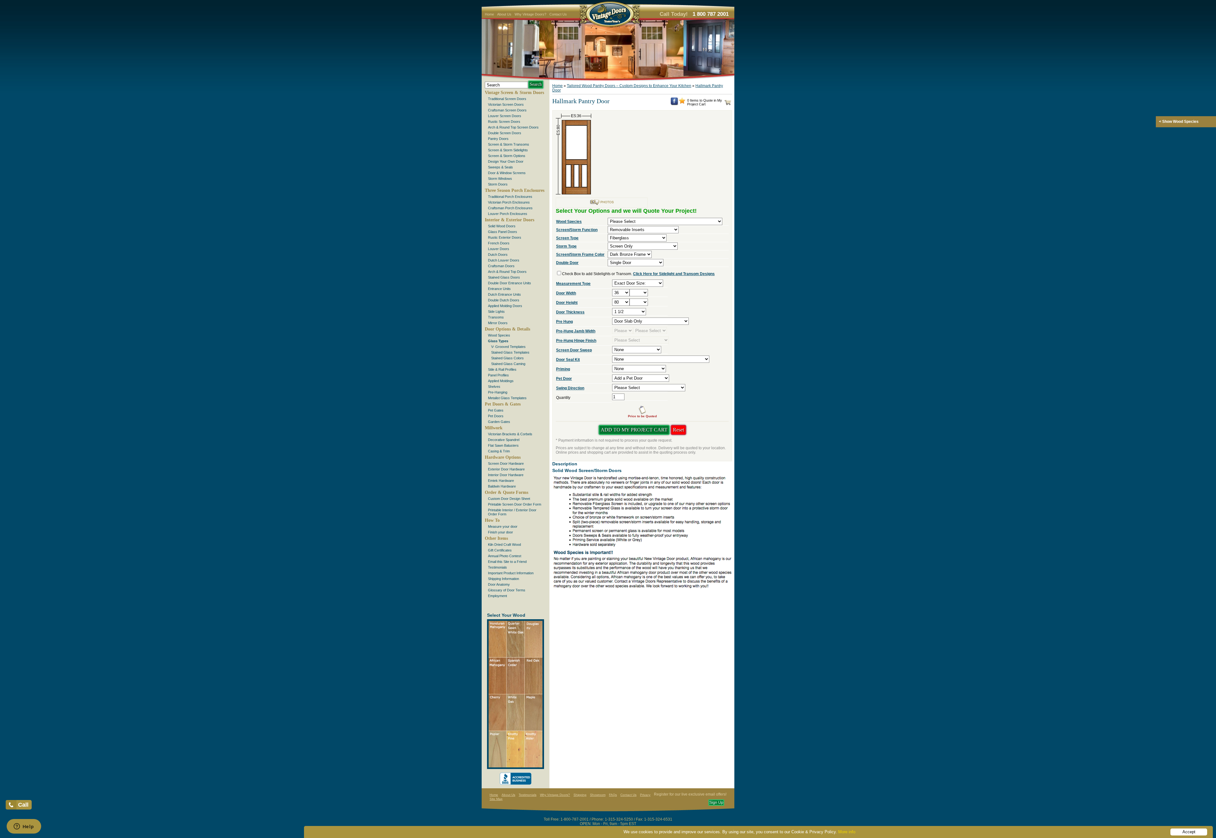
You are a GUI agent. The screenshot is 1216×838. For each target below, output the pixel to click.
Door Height (567, 302)
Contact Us (558, 14)
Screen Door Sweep (574, 350)
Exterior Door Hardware (506, 469)
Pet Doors (496, 416)
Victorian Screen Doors (506, 104)
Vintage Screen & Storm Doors (514, 92)
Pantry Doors (498, 139)
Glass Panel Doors (502, 232)
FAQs (613, 795)
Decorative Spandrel (503, 440)
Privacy (645, 795)
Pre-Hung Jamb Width (575, 331)
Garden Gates (499, 422)
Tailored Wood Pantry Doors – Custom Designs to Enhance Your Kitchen (629, 86)
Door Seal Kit (568, 359)
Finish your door (500, 532)
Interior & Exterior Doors (509, 219)
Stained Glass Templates (510, 352)
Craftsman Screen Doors (507, 110)
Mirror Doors (498, 323)
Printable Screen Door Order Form (514, 504)
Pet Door (564, 378)
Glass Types (498, 341)
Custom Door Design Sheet (509, 499)
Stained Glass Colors (507, 358)
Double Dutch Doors (503, 300)
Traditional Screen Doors (507, 99)
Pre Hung (564, 321)
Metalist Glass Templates (507, 398)
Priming (563, 369)
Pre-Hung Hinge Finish (576, 340)
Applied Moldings (501, 381)
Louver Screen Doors (504, 116)
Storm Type (566, 246)
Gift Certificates (500, 550)
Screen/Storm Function (577, 230)
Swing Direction (570, 388)
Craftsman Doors (501, 266)
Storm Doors (498, 184)
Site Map (496, 799)
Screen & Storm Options (506, 156)
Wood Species (499, 335)
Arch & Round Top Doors (507, 272)
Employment (497, 596)
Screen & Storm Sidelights (508, 150)
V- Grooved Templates (508, 347)
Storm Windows (500, 178)
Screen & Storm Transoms (508, 144)
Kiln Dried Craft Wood (504, 544)
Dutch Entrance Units (504, 294)
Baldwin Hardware (502, 486)
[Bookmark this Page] (682, 102)
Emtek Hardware (501, 480)
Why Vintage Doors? (530, 14)
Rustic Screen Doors (504, 121)
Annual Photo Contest (504, 556)
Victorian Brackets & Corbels (510, 434)
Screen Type (567, 238)
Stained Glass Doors (504, 277)
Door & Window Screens (507, 173)
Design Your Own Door (505, 161)
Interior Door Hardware (505, 475)
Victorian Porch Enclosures (509, 202)
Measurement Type (573, 283)
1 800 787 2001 (711, 14)
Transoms (496, 317)
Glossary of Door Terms (506, 590)
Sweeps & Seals (500, 167)
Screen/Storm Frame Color (580, 254)
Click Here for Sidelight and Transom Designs (674, 274)
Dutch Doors (498, 254)
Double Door (567, 263)
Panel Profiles (498, 375)
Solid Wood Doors (502, 226)
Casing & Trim (499, 451)
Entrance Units (499, 289)
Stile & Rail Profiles (502, 369)
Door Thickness (570, 312)
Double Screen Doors (504, 133)
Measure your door (502, 526)
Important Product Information (511, 573)
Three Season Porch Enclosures (514, 190)
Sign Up (716, 802)
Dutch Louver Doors (503, 260)
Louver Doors (498, 249)
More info (846, 831)
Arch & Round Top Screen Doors (513, 127)
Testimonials (497, 567)
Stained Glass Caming (508, 364)
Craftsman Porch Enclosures (510, 208)
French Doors (499, 243)
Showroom (597, 795)
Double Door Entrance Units (509, 283)
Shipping (579, 795)
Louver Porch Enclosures (507, 214)
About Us (504, 14)
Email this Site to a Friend (507, 562)
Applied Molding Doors (505, 306)
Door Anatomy (499, 584)
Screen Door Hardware (506, 463)
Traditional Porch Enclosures (510, 196)
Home (489, 14)
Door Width (566, 293)
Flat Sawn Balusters (503, 445)
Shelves (494, 386)
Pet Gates (496, 410)
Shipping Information (503, 579)
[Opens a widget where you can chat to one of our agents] (23, 827)
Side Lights (496, 311)
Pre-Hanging (497, 392)
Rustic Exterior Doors (504, 237)
